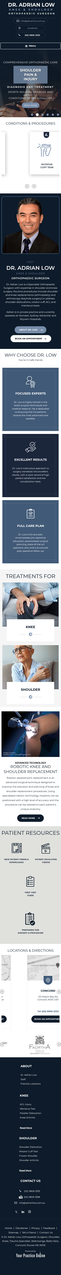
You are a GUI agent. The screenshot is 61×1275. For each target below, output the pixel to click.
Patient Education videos (46, 860)
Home (8, 1228)
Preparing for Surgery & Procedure (30, 931)
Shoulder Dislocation (30, 1147)
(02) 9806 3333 (32, 35)
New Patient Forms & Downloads (16, 860)
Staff (23, 1079)
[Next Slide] (9, 115)
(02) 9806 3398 (32, 1197)
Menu (32, 45)
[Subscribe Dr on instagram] (29, 1212)
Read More (30, 100)
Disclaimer (22, 1228)
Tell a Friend (29, 1232)
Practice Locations (31, 1083)
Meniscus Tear (27, 1108)
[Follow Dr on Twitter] (16, 1212)
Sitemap (13, 1232)
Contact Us (46, 1232)
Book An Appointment (28, 338)
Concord (30, 990)
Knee (30, 627)
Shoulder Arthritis (29, 1160)
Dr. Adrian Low (29, 1074)
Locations (32, 28)
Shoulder (30, 690)
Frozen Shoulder (28, 1155)
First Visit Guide (30, 894)
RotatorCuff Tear (30, 166)
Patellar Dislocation (30, 1113)
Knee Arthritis (27, 1117)
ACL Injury (25, 1104)
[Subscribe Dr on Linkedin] (22, 1212)
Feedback (49, 1228)
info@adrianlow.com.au (33, 21)
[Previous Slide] (2, 115)
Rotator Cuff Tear (28, 1151)
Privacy (35, 1228)
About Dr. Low (28, 329)
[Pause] (5, 115)
